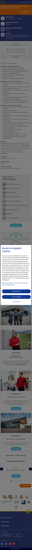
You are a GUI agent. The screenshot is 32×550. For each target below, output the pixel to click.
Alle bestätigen (16, 291)
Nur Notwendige (16, 297)
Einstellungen (16, 301)
